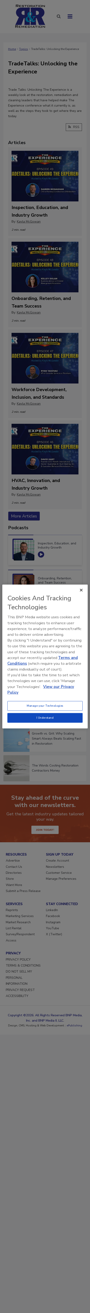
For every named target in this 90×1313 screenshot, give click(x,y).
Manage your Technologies (45, 706)
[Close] (81, 590)
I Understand (45, 718)
